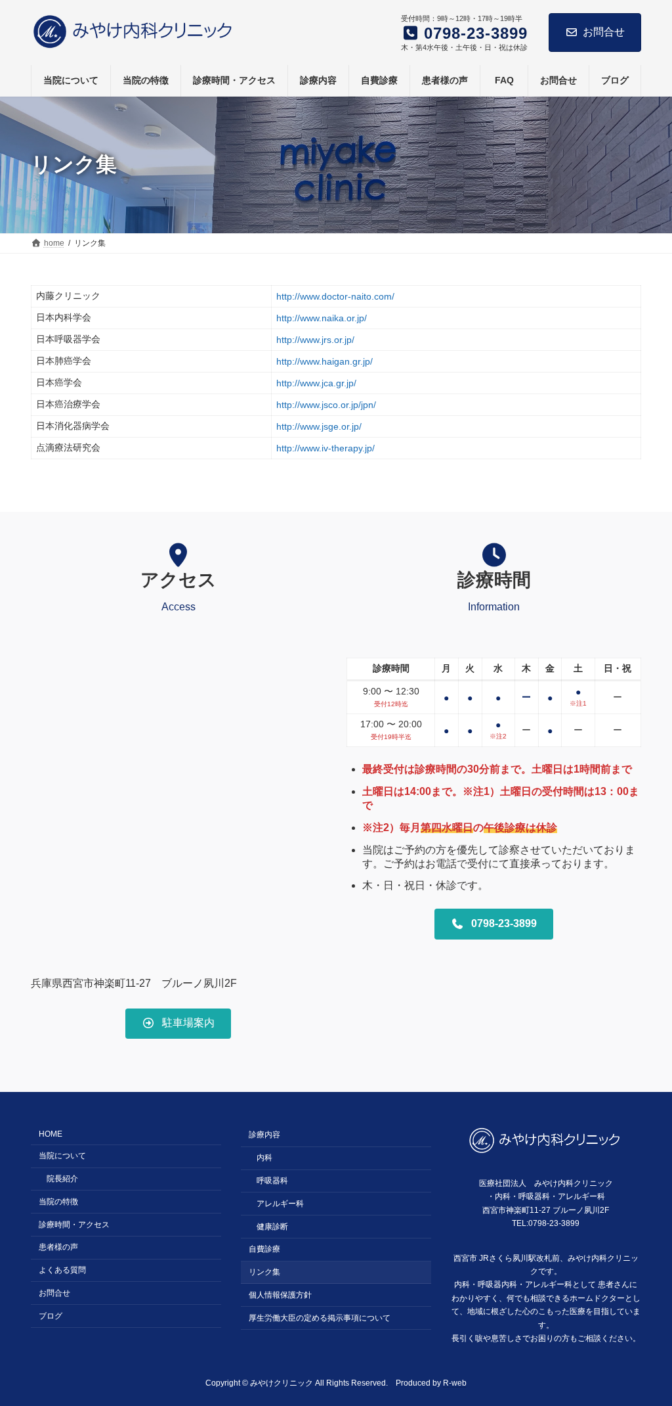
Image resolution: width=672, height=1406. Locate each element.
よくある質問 (62, 1270)
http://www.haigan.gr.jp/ (324, 361)
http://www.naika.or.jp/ (321, 318)
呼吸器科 (272, 1180)
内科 (264, 1157)
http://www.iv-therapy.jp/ (325, 448)
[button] (178, 1024)
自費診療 (264, 1249)
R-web (455, 1383)
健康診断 (272, 1226)
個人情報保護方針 (280, 1295)
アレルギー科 (280, 1203)
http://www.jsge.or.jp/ (319, 426)
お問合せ (604, 31)
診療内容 (264, 1134)
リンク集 (264, 1272)
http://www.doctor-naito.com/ (335, 296)
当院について (62, 1155)
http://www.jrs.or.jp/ (315, 339)
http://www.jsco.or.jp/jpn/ (326, 404)
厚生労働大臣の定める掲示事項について (319, 1317)
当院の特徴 (58, 1201)
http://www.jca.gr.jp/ (316, 383)
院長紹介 (62, 1178)
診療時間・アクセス (74, 1224)
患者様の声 (58, 1247)
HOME (50, 1134)
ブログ (50, 1315)
